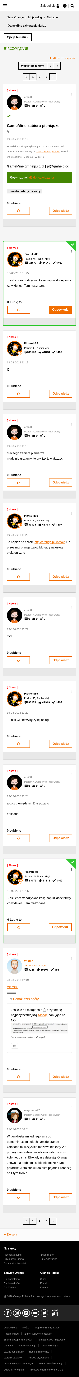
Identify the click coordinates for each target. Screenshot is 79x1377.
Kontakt (44, 1283)
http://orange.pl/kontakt (50, 542)
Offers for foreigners (14, 1369)
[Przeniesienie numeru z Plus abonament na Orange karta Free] (50, 66)
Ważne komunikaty (14, 1351)
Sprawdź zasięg (49, 1259)
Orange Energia (50, 1345)
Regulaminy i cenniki (15, 1263)
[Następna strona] (52, 76)
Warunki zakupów (13, 1357)
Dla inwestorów (12, 1283)
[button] (72, 95)
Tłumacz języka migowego (51, 1339)
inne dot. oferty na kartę (24, 191)
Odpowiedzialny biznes (47, 1327)
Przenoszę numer (13, 1255)
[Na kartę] (32, 66)
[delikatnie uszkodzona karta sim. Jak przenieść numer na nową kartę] (57, 66)
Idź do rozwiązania (64, 58)
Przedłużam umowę (14, 1259)
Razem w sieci (11, 1333)
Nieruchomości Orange (51, 1363)
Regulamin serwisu (39, 1351)
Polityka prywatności (38, 1357)
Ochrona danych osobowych (19, 1363)
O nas (43, 1279)
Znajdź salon (47, 1255)
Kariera (44, 1287)
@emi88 (12, 987)
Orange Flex (10, 1327)
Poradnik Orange (27, 1345)
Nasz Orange (15, 17)
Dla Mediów (10, 1287)
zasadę (43, 1015)
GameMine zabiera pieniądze (33, 125)
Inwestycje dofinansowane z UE (46, 1369)
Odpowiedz (61, 210)
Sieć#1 (26, 1327)
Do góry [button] (12, 1234)
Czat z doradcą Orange (48, 151)
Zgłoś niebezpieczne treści (18, 1339)
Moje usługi (35, 17)
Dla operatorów (12, 1279)
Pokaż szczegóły (26, 999)
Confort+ (8, 1345)
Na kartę (52, 17)
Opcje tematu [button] (16, 37)
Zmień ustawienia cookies (38, 1333)
